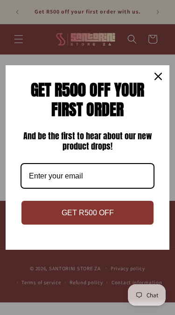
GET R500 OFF (88, 213)
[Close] (158, 76)
